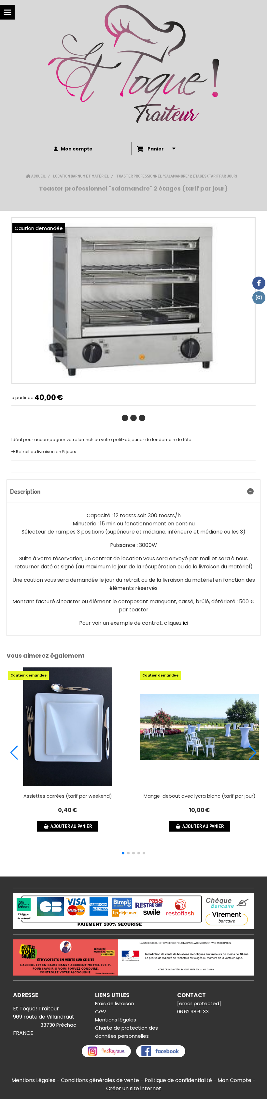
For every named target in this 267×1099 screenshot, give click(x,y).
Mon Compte (234, 1080)
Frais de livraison (114, 1003)
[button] (123, 853)
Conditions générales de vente (100, 1080)
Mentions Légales (33, 1080)
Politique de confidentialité (178, 1080)
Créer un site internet (133, 1088)
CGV (100, 1011)
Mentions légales (115, 1019)
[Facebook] (258, 283)
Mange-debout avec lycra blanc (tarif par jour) (200, 796)
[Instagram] (258, 297)
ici (185, 623)
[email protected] (199, 1003)
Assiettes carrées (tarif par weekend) (67, 796)
